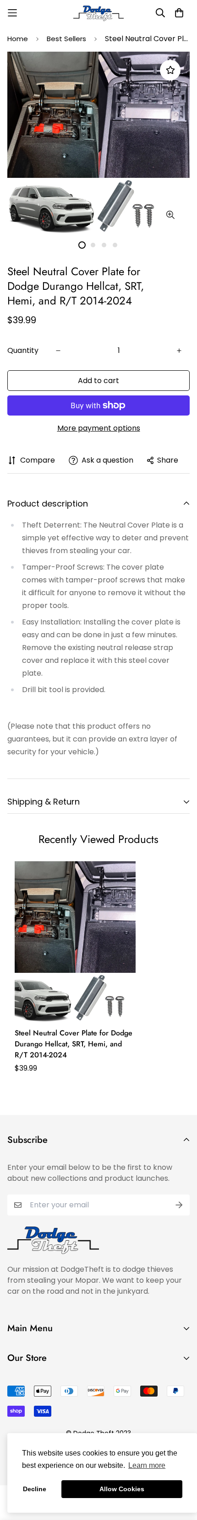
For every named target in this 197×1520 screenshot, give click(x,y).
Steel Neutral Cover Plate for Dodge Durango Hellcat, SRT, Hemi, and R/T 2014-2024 (73, 1044)
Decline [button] (34, 1489)
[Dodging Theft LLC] (98, 13)
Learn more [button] (146, 1465)
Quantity (22, 350)
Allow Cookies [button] (121, 1489)
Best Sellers (66, 38)
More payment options (98, 428)
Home (17, 38)
